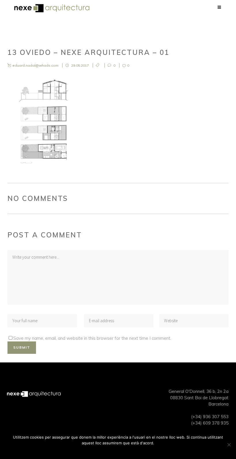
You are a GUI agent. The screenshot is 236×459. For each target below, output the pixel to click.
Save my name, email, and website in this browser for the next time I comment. (92, 338)
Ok (118, 450)
